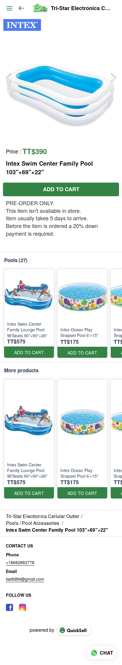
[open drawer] (9, 8)
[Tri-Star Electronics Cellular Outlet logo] (40, 8)
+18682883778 (20, 562)
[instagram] (22, 607)
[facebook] (9, 607)
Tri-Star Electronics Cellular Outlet (82, 8)
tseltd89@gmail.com (25, 579)
